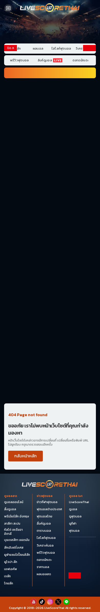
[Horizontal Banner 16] (50, 371)
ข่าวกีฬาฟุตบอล (47, 502)
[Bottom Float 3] (50, 592)
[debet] (50, 583)
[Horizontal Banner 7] (50, 211)
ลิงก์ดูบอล (49, 60)
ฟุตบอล (74, 530)
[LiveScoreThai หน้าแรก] (50, 485)
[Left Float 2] (10, 117)
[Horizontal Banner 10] (50, 271)
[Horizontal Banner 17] (50, 391)
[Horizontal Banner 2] (50, 111)
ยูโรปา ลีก (10, 562)
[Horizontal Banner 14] (50, 331)
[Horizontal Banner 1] (50, 91)
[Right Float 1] (89, 73)
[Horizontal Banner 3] (50, 131)
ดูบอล (73, 509)
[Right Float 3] (89, 160)
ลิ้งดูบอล (10, 509)
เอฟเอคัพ (10, 569)
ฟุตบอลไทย (44, 516)
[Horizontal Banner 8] (50, 231)
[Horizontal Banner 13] (50, 311)
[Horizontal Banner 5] (50, 171)
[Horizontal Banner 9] (50, 251)
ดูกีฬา (72, 523)
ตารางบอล (44, 530)
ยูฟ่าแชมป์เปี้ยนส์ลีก (17, 554)
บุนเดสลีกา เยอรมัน (16, 540)
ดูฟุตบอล (75, 516)
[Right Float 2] (89, 117)
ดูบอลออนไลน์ (13, 502)
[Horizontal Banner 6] (50, 191)
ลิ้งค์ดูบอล (44, 523)
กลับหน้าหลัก (25, 456)
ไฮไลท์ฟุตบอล (61, 48)
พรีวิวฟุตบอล (19, 60)
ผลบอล (38, 48)
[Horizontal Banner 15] (50, 351)
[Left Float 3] (10, 160)
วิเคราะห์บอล (45, 545)
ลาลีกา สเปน (12, 523)
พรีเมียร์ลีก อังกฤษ (16, 516)
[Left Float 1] (10, 73)
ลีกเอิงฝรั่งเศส (14, 547)
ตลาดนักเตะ (80, 60)
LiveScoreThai (79, 502)
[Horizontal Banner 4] (50, 151)
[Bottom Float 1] (50, 604)
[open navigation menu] (8, 8)
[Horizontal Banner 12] (50, 291)
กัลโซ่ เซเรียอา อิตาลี (13, 532)
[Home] (50, 8)
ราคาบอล (43, 567)
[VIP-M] (50, 28)
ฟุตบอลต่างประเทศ (49, 509)
